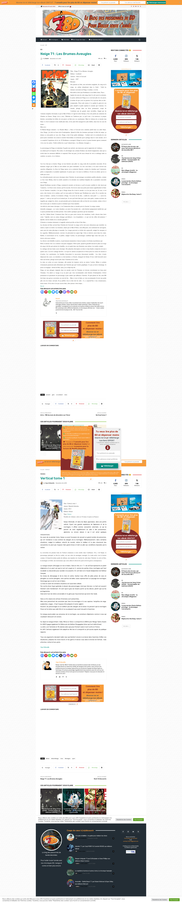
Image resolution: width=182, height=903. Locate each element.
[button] (108, 443)
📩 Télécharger (107, 466)
